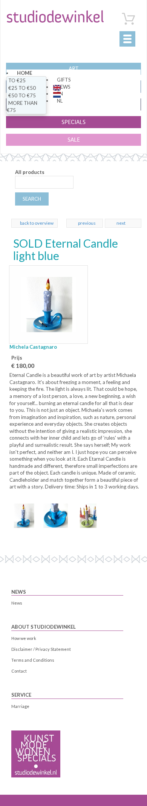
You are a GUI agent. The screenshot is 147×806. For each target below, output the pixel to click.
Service (21, 695)
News (18, 592)
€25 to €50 (22, 88)
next (121, 223)
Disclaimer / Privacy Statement (41, 649)
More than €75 (22, 106)
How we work (23, 638)
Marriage (20, 706)
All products (29, 172)
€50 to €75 (22, 95)
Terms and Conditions (32, 660)
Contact (19, 670)
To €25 (17, 80)
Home (24, 73)
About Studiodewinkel (43, 627)
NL (60, 101)
